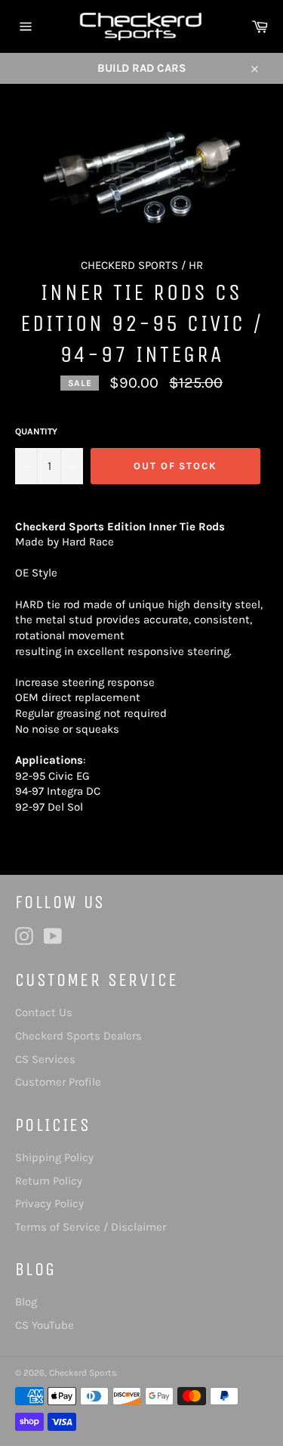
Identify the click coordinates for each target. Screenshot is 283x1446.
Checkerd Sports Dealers (78, 1036)
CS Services (45, 1059)
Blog (26, 1302)
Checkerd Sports (82, 1372)
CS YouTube (44, 1325)
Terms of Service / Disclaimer (90, 1227)
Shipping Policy (54, 1157)
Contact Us (43, 1012)
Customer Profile (58, 1082)
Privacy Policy (49, 1203)
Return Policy (48, 1181)
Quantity (36, 431)
